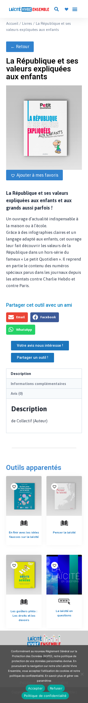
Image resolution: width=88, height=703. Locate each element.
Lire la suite (63, 542)
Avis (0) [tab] (17, 393)
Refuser (56, 688)
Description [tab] (21, 373)
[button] (56, 9)
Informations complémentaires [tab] (38, 384)
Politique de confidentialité (45, 696)
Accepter (35, 688)
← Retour (20, 46)
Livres (27, 23)
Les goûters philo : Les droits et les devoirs (24, 615)
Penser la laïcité (64, 532)
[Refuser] (81, 674)
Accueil (12, 23)
